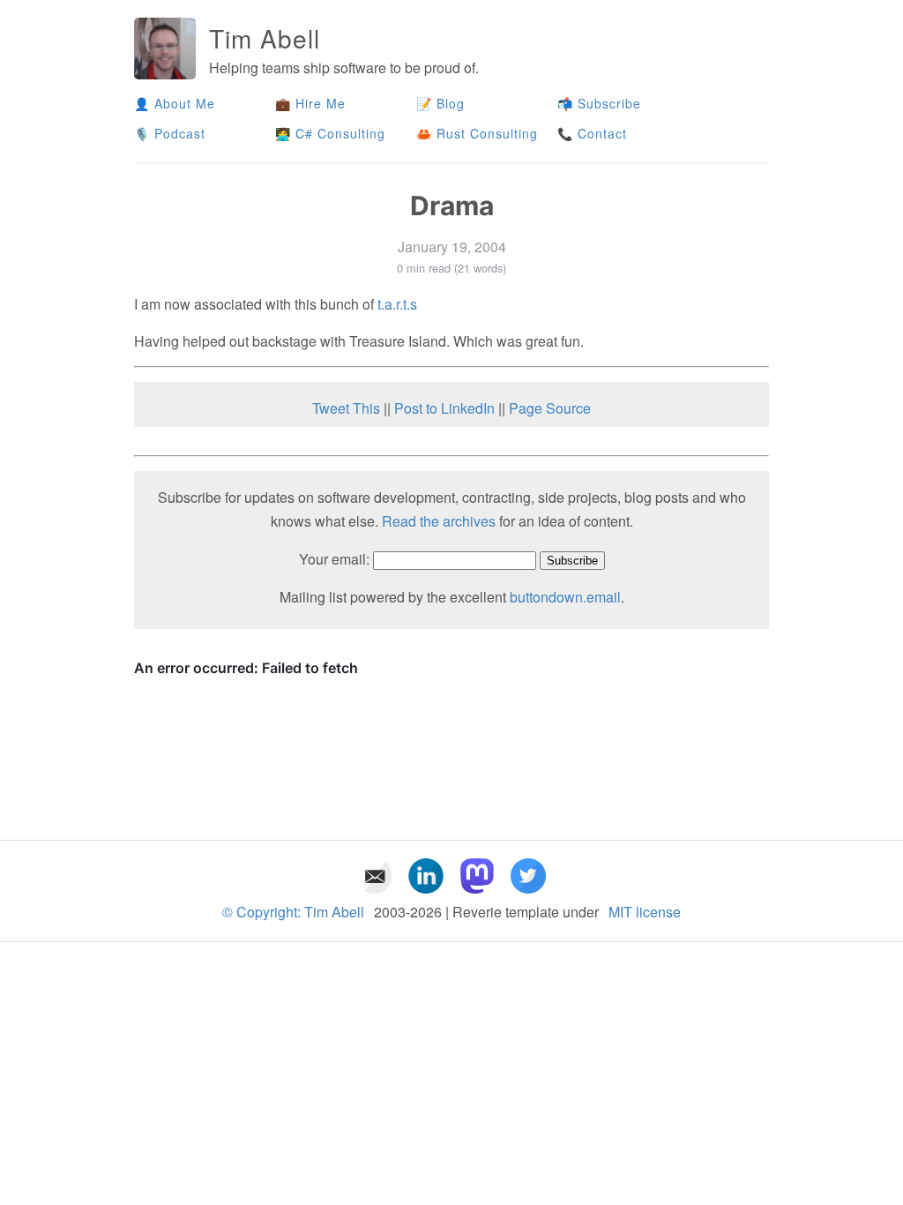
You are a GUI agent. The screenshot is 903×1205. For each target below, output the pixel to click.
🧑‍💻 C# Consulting (330, 133)
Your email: (334, 559)
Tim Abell (264, 38)
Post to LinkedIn (444, 408)
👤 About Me (174, 103)
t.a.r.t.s (397, 304)
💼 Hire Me (310, 103)
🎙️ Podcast (172, 133)
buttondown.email (565, 597)
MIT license (644, 912)
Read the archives (439, 521)
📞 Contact (592, 133)
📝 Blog (440, 103)
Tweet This (346, 408)
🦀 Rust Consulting (477, 133)
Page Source (550, 408)
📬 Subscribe (599, 103)
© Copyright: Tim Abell (293, 912)
